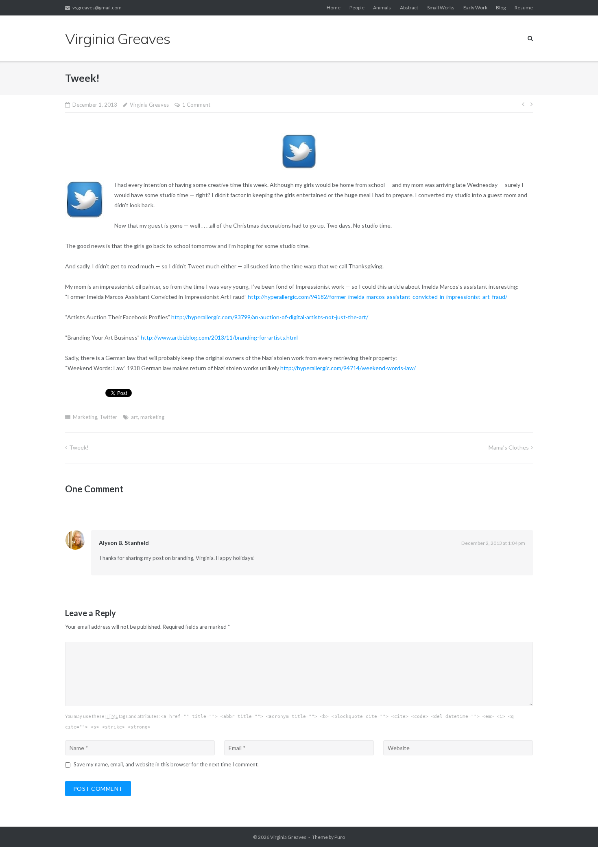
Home (333, 7)
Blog (501, 7)
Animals (382, 7)
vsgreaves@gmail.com (97, 7)
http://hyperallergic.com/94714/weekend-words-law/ (348, 367)
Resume (524, 7)
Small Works (440, 7)
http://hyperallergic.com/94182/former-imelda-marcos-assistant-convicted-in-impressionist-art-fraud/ (377, 296)
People (356, 7)
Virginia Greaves (149, 104)
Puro (339, 837)
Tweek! (79, 447)
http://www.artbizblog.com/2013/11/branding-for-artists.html (220, 337)
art (134, 417)
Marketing (85, 417)
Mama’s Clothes (509, 447)
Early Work (475, 7)
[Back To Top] (578, 827)
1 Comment (196, 104)
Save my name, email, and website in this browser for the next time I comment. (166, 764)
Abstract (409, 7)
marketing (152, 417)
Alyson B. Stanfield (124, 542)
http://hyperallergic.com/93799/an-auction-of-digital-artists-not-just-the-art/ (270, 317)
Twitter (108, 417)
